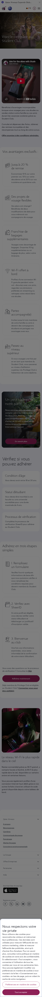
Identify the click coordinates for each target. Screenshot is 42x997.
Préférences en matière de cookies (20, 984)
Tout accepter (21, 992)
